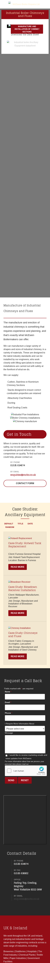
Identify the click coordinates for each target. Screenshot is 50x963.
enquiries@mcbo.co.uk (23, 475)
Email (8, 702)
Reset (25, 780)
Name (8, 692)
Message (9, 733)
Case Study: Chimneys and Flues (22, 634)
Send (11, 780)
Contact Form (25, 483)
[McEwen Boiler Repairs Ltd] (25, 4)
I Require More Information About (19, 723)
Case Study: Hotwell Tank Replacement (24, 545)
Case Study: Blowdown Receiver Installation (22, 588)
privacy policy (34, 764)
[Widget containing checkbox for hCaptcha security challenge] (26, 770)
